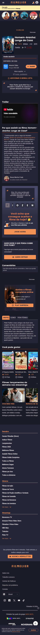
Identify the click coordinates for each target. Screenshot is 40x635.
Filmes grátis (4, 7)
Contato (5, 589)
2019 (35, 44)
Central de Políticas (16, 631)
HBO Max (5, 528)
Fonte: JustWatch (21, 74)
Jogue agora (20, 232)
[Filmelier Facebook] (9, 600)
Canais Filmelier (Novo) (10, 436)
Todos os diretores (8, 475)
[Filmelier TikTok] (23, 600)
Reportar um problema (10, 585)
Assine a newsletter (21, 556)
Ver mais (5, 507)
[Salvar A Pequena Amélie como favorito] (12, 352)
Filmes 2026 (6, 447)
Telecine (5, 531)
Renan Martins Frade (16, 177)
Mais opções (18, 71)
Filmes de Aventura (9, 503)
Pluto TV (5, 535)
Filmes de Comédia (9, 496)
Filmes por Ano (7, 471)
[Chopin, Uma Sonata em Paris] (15, 15)
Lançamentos (7, 443)
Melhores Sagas (8, 464)
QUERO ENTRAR (21, 257)
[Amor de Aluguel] (33, 15)
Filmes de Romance (9, 500)
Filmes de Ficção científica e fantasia (15, 493)
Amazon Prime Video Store (11, 521)
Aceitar (33, 630)
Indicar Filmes (7, 440)
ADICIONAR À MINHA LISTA (21, 78)
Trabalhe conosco (8, 577)
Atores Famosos (8, 468)
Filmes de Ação (7, 486)
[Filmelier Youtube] (19, 600)
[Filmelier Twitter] (14, 600)
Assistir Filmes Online (9, 454)
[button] (17, 594)
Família (17, 47)
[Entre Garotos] (24, 15)
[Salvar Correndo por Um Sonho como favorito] (26, 352)
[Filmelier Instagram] (4, 600)
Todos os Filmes (8, 461)
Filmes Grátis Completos (10, 457)
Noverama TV (7, 517)
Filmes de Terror (8, 489)
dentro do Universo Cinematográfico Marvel (19, 138)
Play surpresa (21, 305)
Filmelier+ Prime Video (10, 524)
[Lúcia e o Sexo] (6, 15)
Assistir (32, 66)
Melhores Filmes (8, 450)
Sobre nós (5, 573)
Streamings (6, 513)
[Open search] (35, 623)
